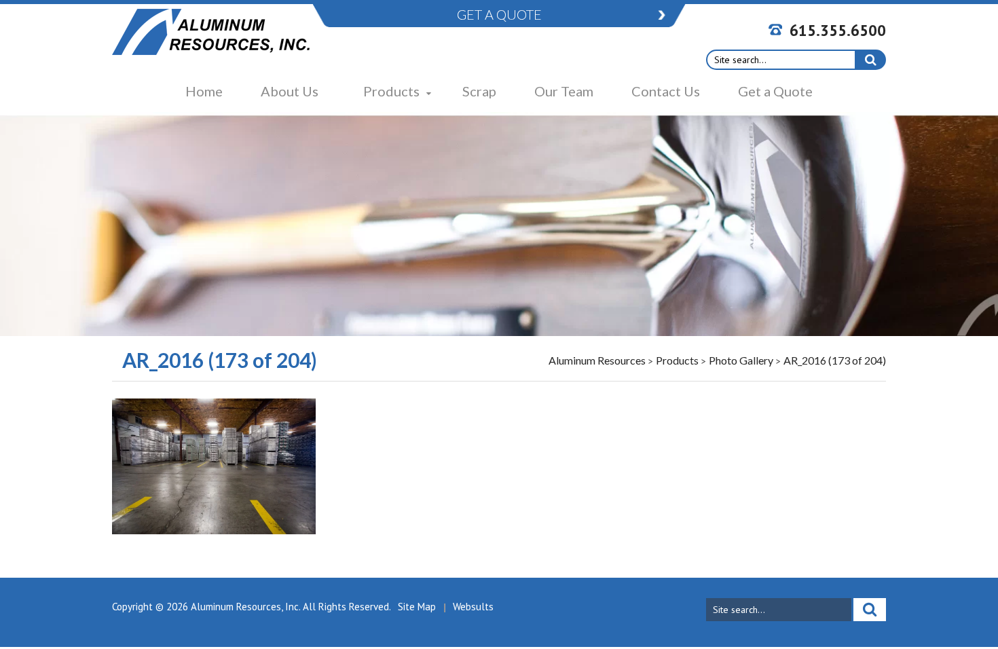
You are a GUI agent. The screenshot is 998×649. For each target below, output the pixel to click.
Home (204, 91)
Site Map (417, 606)
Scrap (479, 91)
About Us (289, 91)
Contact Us (665, 91)
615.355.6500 (838, 30)
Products (391, 91)
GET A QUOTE (499, 14)
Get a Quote (775, 91)
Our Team (563, 91)
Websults (473, 606)
